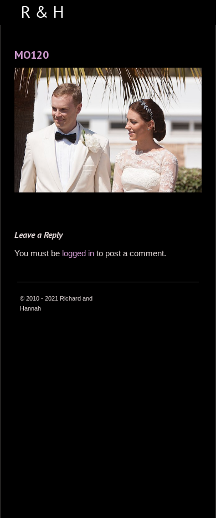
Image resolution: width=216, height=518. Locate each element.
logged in (78, 253)
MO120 (31, 55)
